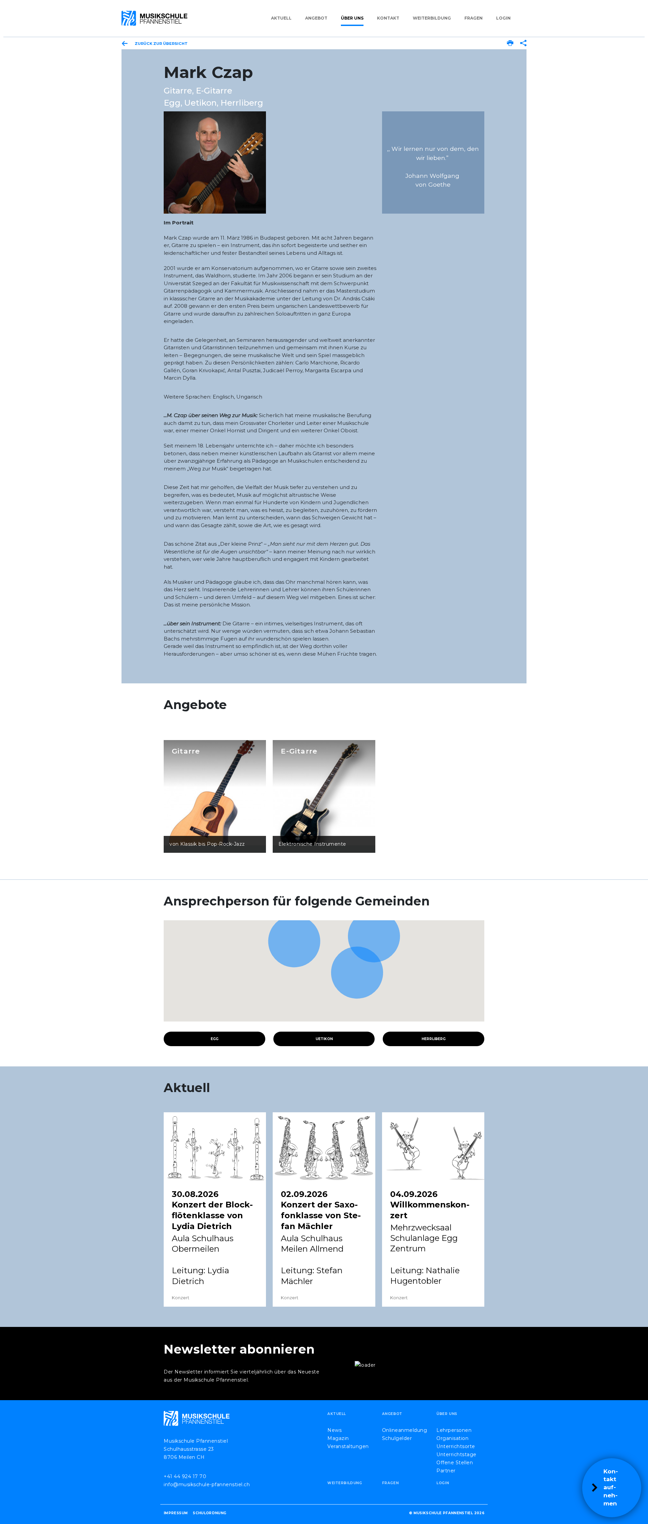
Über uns (352, 18)
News (334, 1430)
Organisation (452, 1438)
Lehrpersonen (453, 1430)
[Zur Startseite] (154, 18)
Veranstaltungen (348, 1446)
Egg (214, 1039)
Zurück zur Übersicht (161, 43)
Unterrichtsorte (455, 1446)
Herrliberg (434, 1039)
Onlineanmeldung (404, 1430)
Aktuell (281, 18)
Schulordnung (209, 1513)
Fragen (473, 18)
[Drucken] (510, 44)
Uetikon (324, 1039)
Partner (446, 1471)
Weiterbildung (432, 18)
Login (503, 18)
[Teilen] (523, 44)
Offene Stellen (454, 1463)
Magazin (338, 1438)
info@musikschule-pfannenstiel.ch (207, 1484)
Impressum (176, 1513)
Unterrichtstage (456, 1454)
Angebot (316, 18)
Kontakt (388, 18)
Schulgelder (397, 1438)
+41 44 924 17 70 (185, 1476)
